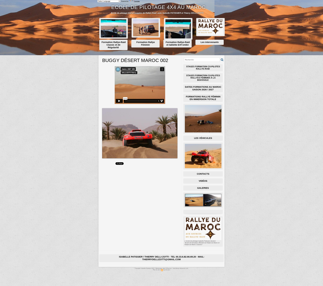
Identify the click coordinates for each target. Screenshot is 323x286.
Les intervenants (210, 42)
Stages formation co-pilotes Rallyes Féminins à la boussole (203, 77)
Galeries (203, 188)
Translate (137, 1)
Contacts (203, 174)
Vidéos (203, 181)
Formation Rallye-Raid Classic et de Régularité (114, 45)
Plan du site (156, 270)
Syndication (166, 270)
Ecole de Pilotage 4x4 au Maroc (158, 7)
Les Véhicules (203, 138)
